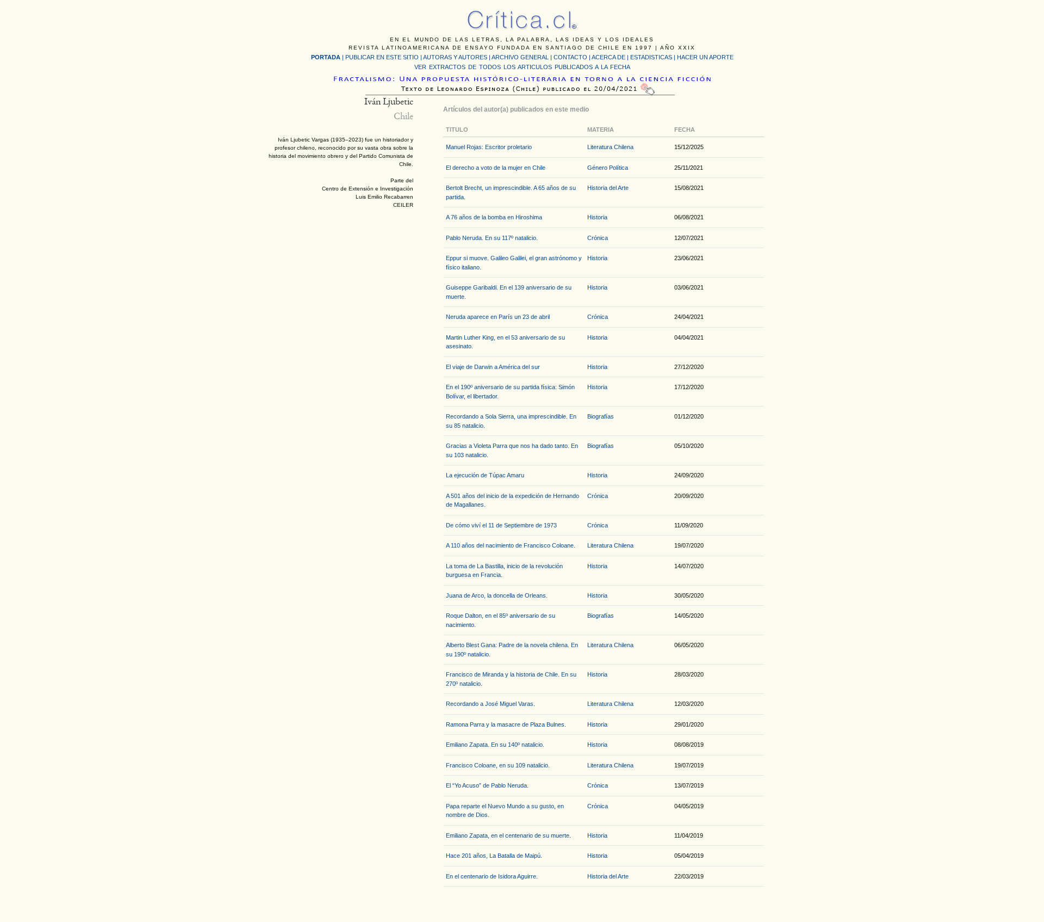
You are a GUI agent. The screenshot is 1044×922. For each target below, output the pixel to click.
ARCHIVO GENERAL (520, 57)
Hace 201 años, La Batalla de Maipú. (494, 855)
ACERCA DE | (611, 57)
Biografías (600, 416)
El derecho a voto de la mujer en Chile (495, 167)
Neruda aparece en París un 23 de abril (498, 317)
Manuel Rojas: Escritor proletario (489, 147)
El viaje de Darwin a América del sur (493, 367)
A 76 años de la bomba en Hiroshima (494, 217)
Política (618, 167)
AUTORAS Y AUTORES (455, 57)
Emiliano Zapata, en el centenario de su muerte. (508, 835)
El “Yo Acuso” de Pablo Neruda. (487, 785)
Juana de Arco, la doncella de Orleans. (497, 595)
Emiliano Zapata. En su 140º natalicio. (495, 744)
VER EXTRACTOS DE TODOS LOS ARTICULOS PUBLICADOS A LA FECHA (522, 67)
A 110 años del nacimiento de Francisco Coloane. (510, 545)
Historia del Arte (608, 188)
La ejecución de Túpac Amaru (485, 475)
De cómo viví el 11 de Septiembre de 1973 (501, 525)
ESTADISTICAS (651, 57)
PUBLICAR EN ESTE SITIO (382, 57)
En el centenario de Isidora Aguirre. (492, 876)
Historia (597, 217)
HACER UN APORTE (705, 57)
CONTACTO (570, 57)
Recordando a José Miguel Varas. (490, 703)
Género (597, 167)
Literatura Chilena (610, 147)
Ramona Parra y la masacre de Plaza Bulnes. (506, 724)
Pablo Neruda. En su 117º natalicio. (492, 238)
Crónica (597, 238)
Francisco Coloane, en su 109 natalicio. (498, 765)
